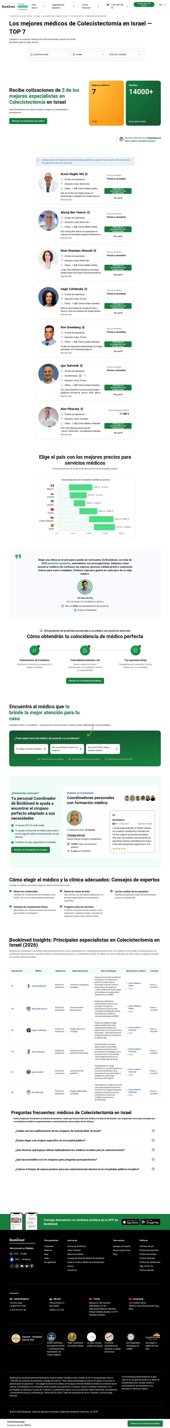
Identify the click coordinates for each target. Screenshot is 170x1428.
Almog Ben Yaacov (39, 1009)
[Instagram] (17, 1266)
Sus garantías (50, 1262)
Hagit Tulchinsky (39, 1030)
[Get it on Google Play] (150, 1222)
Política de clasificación (149, 1262)
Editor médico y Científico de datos (140, 141)
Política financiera (147, 1258)
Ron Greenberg (38, 1052)
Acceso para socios (121, 1250)
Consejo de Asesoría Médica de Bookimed (85, 1258)
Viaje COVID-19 (146, 1266)
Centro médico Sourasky (89, 303)
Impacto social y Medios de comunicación (85, 1262)
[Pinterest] (32, 1266)
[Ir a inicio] (8, 6)
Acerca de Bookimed (76, 1246)
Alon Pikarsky (37, 1092)
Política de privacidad (148, 1250)
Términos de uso (146, 1246)
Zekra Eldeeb (74, 834)
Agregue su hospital (121, 1246)
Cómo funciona (74, 1250)
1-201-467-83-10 (117, 6)
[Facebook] (12, 1266)
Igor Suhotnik (37, 1072)
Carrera (70, 1266)
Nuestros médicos (75, 1254)
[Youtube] (22, 1266)
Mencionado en (17, 1248)
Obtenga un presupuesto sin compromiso (118, 191)
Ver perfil (118, 198)
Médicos (48, 1250)
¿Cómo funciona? (86, 6)
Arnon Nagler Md (39, 986)
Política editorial (146, 1270)
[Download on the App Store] (131, 1222)
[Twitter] (27, 1266)
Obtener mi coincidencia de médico (145, 1424)
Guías (46, 1258)
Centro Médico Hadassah (89, 423)
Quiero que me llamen (144, 4)
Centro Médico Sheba (87, 188)
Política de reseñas (147, 1254)
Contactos (72, 1270)
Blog (46, 1254)
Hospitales (49, 1246)
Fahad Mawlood (154, 138)
